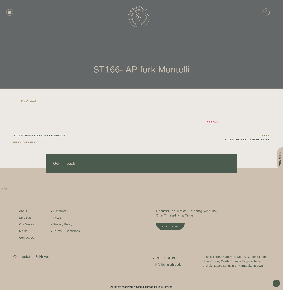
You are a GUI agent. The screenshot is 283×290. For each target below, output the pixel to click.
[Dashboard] (266, 12)
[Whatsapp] (144, 282)
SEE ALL (212, 121)
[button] (220, 100)
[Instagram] (135, 282)
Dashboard (266, 19)
